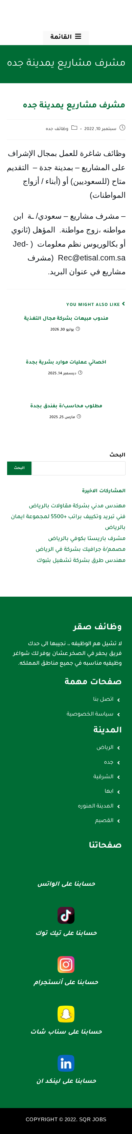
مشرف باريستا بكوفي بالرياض (87, 539)
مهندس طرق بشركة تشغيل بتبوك (81, 561)
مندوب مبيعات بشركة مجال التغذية (66, 319)
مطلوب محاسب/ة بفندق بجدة (66, 406)
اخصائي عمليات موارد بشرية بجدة (66, 363)
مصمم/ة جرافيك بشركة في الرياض (81, 550)
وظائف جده (57, 129)
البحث (117, 455)
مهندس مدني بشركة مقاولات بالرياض (77, 506)
